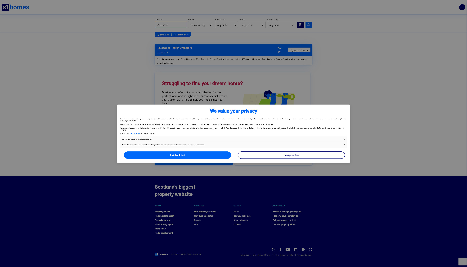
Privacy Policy (135, 133)
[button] (233, 139)
